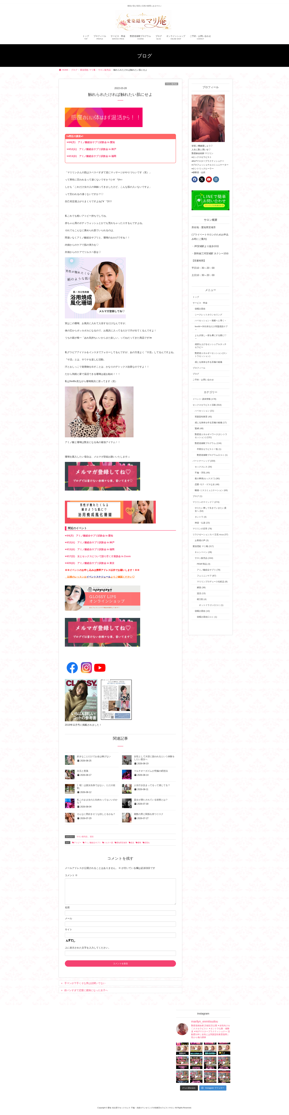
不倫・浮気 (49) (202, 472)
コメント (71, 875)
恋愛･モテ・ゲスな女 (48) (207, 484)
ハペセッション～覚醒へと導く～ (210, 320)
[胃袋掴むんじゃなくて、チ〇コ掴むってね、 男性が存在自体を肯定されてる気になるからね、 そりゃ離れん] (196, 1049)
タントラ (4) (201, 517)
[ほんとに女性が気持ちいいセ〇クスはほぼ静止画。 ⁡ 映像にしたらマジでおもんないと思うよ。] (196, 1076)
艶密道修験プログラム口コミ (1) (212, 455)
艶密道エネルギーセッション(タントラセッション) (211, 354)
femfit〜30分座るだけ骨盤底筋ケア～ (211, 328)
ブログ (196, 374)
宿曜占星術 (200, 309)
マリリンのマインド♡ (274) (206, 502)
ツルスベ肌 (108, 843)
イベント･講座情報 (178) (204, 399)
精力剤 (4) (202, 599)
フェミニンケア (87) (206, 575)
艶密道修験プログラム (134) (208, 443)
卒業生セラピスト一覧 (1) (209, 449)
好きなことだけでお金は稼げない (94, 756)
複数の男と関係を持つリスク (148, 814)
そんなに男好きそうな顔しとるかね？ (96, 814)
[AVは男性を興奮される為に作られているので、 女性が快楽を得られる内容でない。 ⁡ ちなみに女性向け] (182, 1076)
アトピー (77, 843)
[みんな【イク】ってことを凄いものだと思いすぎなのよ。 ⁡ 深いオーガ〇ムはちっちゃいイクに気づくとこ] (224, 1062)
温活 (91, 837)
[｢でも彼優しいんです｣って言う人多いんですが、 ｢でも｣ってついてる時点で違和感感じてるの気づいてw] (210, 1076)
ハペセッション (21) (204, 411)
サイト (68, 929)
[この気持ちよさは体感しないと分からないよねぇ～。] (196, 1062)
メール (68, 918)
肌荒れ (147, 843)
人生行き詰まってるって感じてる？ (152, 785)
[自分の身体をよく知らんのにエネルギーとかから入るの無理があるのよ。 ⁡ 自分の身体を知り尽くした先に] (210, 1062)
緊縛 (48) (199, 428)
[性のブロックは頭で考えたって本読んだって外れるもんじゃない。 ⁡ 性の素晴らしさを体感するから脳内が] (182, 1049)
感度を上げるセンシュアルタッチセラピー (210, 345)
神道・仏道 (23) (202, 523)
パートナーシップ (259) (204, 461)
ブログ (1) (197, 496)
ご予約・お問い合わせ (203, 379)
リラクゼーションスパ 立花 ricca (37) (210, 534)
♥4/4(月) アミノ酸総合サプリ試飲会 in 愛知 (91, 142)
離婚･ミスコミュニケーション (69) (211, 490)
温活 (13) (201, 593)
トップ (196, 297)
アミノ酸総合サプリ (92, 843)
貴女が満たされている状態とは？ (151, 800)
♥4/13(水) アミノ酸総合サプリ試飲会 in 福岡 (91, 156)
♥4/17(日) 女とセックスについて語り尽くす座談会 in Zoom (98, 556)
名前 (67, 907)
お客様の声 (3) (202, 540)
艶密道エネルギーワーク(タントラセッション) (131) (211, 436)
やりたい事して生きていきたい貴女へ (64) (210, 509)
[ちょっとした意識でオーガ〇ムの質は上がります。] (182, 1062)
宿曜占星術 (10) (202, 611)
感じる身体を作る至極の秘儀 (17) (211, 422)
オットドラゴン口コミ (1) (211, 605)
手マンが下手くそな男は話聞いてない (84, 983)
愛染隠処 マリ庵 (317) (203, 546)
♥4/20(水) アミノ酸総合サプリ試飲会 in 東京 (89, 563)
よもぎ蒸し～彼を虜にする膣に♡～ (210, 337)
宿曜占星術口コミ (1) (207, 617)
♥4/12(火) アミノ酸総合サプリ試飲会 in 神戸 (91, 149)
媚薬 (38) (201, 587)
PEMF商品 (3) (203, 564)
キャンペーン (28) (203, 552)
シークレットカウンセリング (208, 314)
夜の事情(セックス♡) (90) (207, 478)
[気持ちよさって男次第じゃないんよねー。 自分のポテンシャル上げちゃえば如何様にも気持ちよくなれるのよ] (224, 1049)
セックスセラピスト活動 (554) (207, 405)
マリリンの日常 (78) (202, 528)
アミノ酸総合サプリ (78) (208, 570)
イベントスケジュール (99, 577)
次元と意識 (82, 771)
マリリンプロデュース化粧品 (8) (212, 581)
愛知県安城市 (121, 843)
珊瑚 (139, 843)
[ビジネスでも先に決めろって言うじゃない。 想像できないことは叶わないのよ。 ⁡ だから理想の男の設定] (224, 1076)
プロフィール (199, 368)
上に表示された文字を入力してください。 (88, 947)
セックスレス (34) (203, 467)
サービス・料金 (200, 303)
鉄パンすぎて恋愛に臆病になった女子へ (86, 990)
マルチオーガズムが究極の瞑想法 (151, 771)
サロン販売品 (171, 84)
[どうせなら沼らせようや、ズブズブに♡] (210, 1049)
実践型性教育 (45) (203, 416)
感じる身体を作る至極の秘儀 (208, 362)
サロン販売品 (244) (204, 558)
